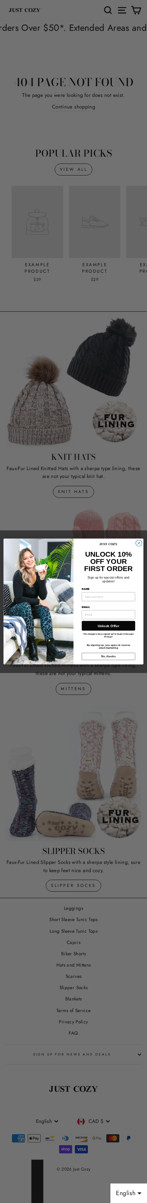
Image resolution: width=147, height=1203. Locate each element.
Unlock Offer (108, 626)
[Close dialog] (139, 543)
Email (86, 607)
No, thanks (108, 656)
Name (86, 589)
